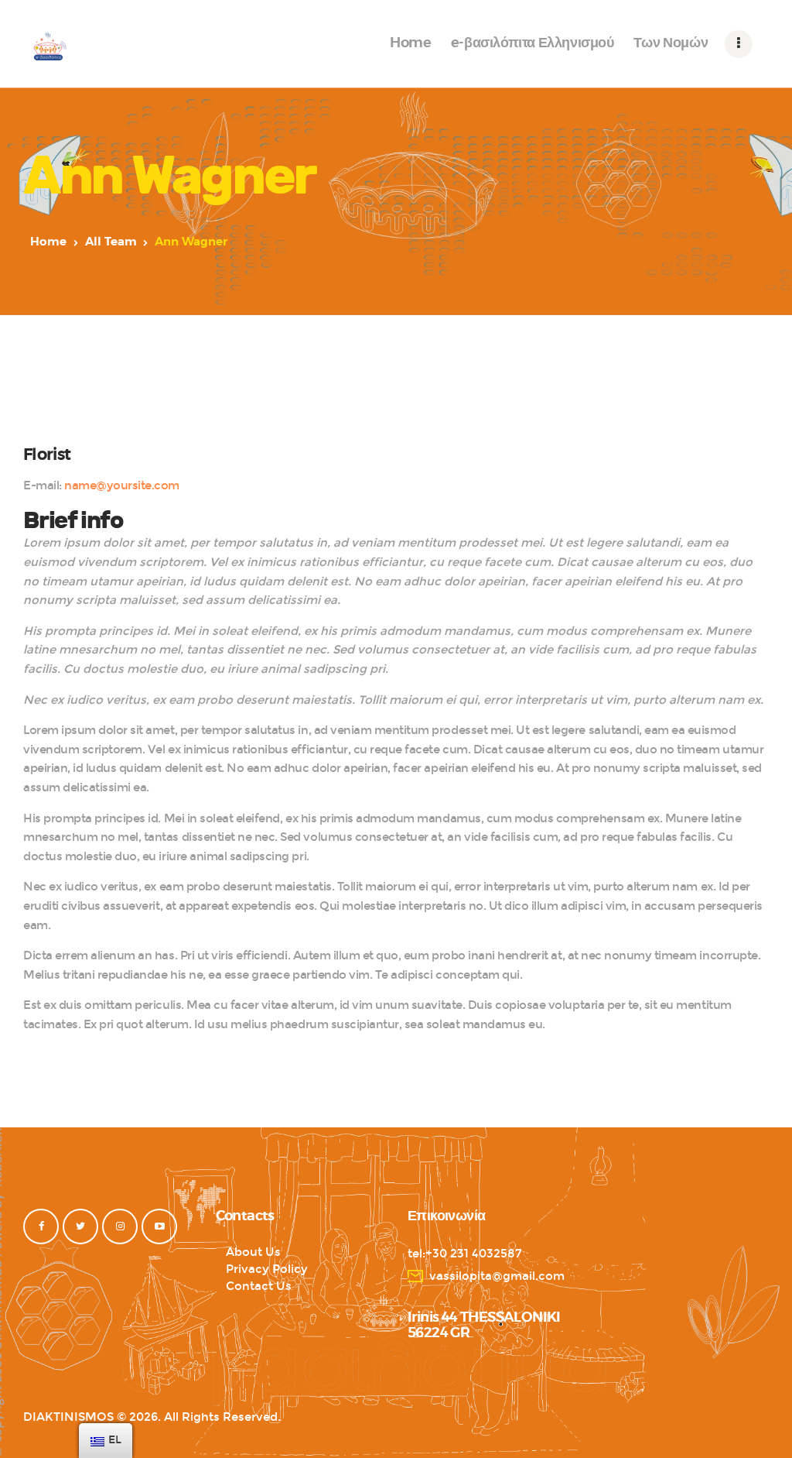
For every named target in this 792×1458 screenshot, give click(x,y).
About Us (253, 1252)
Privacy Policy (267, 1269)
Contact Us (259, 1286)
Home (48, 242)
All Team (111, 242)
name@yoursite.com (121, 485)
